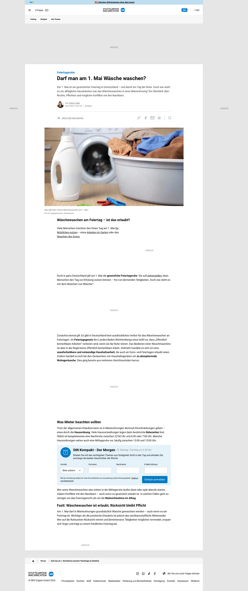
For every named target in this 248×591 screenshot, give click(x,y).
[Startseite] (33, 561)
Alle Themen (56, 19)
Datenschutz (99, 581)
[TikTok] (149, 573)
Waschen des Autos (68, 236)
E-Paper (39, 10)
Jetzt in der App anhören (72, 118)
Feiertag (33, 19)
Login (196, 10)
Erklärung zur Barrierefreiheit (137, 581)
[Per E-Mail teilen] (152, 118)
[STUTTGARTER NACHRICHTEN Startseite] (114, 10)
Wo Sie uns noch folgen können (183, 573)
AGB (89, 581)
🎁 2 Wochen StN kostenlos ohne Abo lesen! (114, 2)
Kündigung (159, 581)
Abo (184, 10)
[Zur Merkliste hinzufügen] (169, 118)
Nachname (121, 464)
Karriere (80, 581)
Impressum (183, 581)
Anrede (63, 464)
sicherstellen (154, 275)
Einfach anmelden (155, 479)
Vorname (92, 464)
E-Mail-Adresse (150, 464)
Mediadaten (114, 581)
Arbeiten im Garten (97, 232)
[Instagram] (137, 573)
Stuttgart (43, 19)
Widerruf (195, 581)
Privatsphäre (67, 581)
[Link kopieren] (139, 118)
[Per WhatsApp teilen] (159, 118)
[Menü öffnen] (29, 10)
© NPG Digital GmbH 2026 (41, 580)
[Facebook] (155, 573)
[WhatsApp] (143, 573)
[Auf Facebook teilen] (146, 118)
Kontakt (171, 581)
